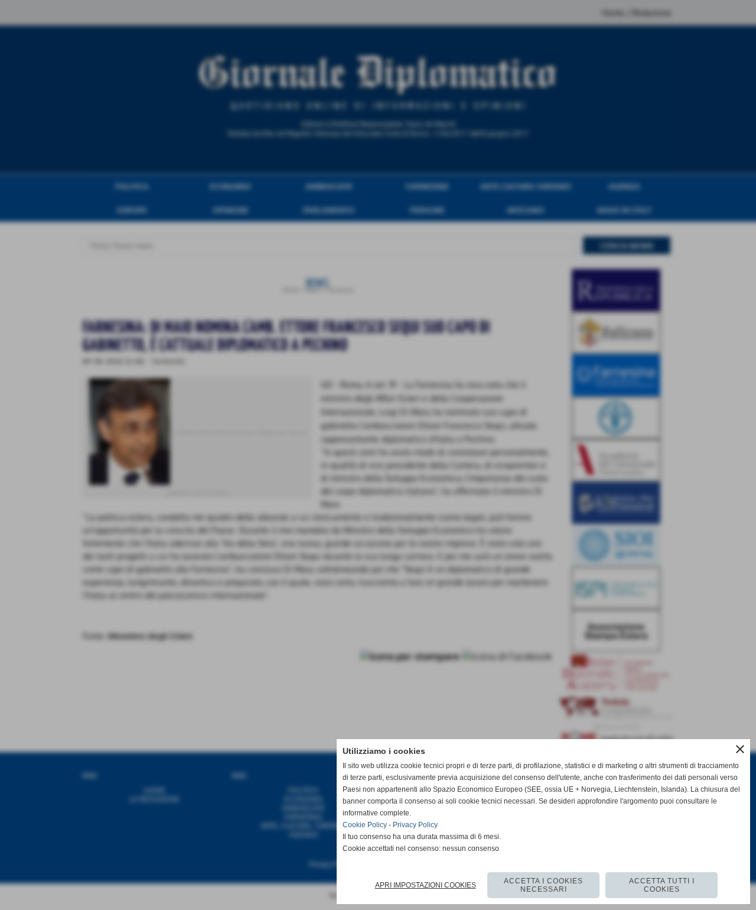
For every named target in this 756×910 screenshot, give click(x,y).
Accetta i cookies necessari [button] (543, 885)
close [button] (740, 749)
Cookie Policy (365, 825)
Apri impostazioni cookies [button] (425, 885)
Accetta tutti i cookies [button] (662, 885)
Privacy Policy (415, 825)
